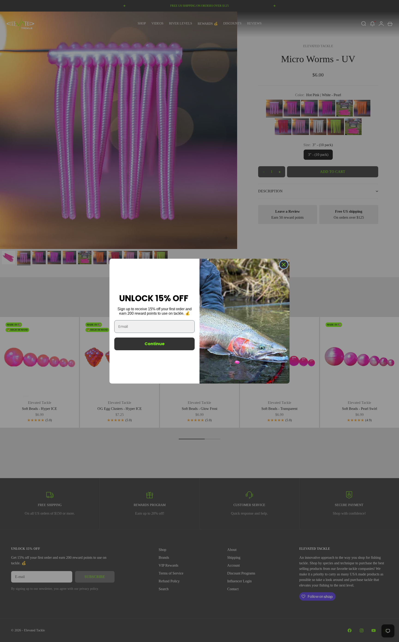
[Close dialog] (284, 265)
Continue (155, 344)
